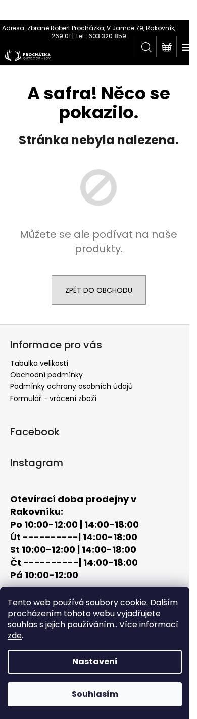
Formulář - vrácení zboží (53, 398)
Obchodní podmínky (46, 375)
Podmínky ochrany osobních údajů (71, 386)
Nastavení (95, 661)
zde (15, 636)
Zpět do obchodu (98, 290)
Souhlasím (95, 694)
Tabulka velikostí (39, 363)
